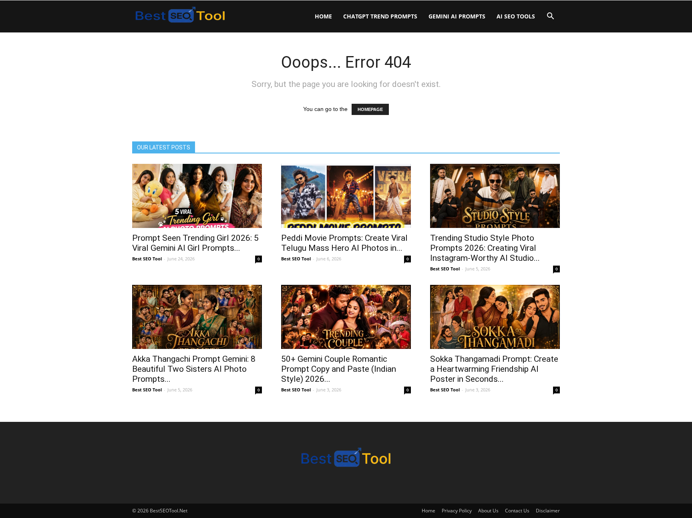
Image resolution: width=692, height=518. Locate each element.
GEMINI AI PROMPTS (456, 16)
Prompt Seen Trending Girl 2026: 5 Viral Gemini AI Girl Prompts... (195, 243)
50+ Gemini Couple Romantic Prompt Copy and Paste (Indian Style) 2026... (338, 369)
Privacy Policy (457, 510)
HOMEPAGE (370, 109)
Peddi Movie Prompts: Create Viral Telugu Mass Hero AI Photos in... (344, 243)
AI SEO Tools (516, 16)
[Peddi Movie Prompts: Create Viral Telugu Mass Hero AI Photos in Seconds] (346, 196)
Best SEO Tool (147, 259)
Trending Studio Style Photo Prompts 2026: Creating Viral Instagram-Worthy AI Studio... (485, 248)
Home (323, 16)
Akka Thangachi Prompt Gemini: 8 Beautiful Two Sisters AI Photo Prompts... (193, 369)
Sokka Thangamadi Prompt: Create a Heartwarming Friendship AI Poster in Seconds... (494, 369)
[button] (550, 17)
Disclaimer (548, 510)
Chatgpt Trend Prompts (380, 16)
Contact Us (517, 510)
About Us (488, 510)
